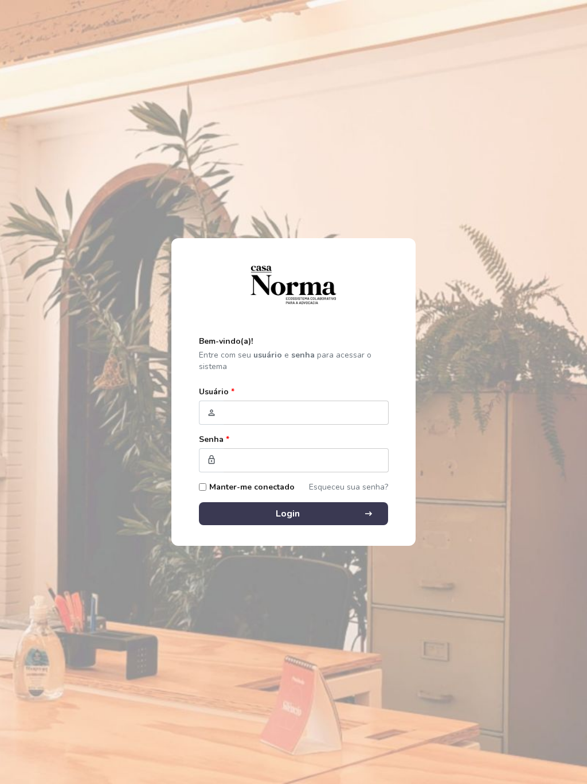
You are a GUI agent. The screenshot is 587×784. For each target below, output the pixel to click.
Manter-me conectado (252, 487)
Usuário (216, 391)
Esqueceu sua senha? (348, 487)
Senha (214, 439)
